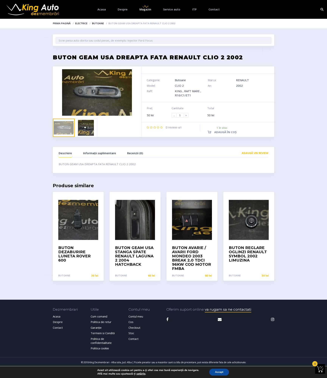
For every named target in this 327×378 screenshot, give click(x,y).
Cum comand (99, 316)
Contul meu (135, 316)
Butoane (98, 23)
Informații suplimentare (99, 153)
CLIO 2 (179, 85)
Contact (214, 9)
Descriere (65, 153)
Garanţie (96, 327)
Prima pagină (62, 23)
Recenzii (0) (135, 153)
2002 (239, 85)
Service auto (171, 9)
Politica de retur (101, 322)
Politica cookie (100, 348)
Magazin (145, 9)
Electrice (81, 23)
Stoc (131, 333)
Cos (130, 322)
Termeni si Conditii (103, 333)
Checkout (134, 327)
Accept (219, 372)
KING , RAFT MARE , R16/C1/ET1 (188, 93)
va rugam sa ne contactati (228, 309)
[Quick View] (96, 198)
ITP (194, 9)
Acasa (101, 9)
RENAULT (242, 80)
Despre (123, 9)
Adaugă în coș (225, 132)
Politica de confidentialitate (101, 341)
